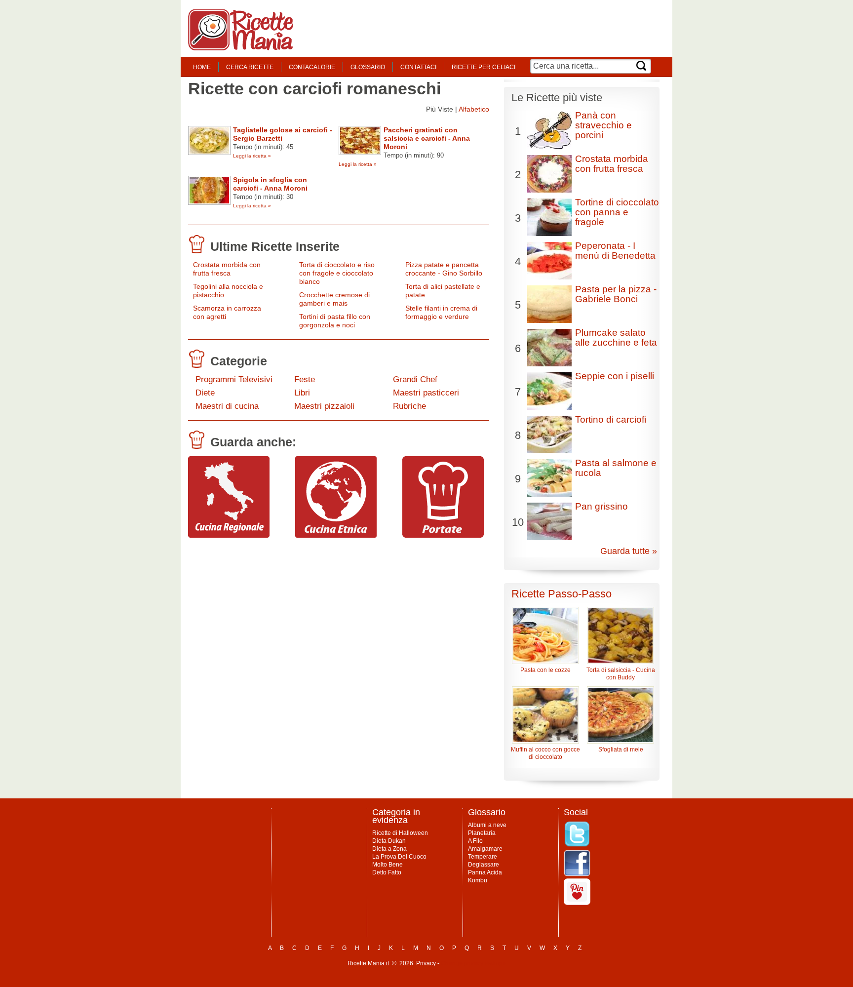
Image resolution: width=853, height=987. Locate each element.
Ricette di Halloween (400, 832)
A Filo (475, 840)
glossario (367, 67)
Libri (302, 393)
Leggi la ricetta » (252, 155)
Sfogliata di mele (620, 749)
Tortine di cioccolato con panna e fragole (617, 212)
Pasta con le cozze (545, 670)
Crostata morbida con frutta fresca (227, 269)
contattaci (418, 67)
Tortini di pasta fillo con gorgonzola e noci (334, 321)
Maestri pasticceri (426, 393)
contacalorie (312, 67)
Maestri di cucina (227, 406)
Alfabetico (474, 109)
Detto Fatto (386, 872)
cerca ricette (249, 67)
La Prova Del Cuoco (399, 856)
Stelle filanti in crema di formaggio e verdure (441, 312)
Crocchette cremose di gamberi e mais (334, 299)
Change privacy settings (473, 963)
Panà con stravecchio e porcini (603, 125)
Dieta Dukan (389, 840)
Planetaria (482, 832)
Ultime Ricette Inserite (275, 246)
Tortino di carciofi (610, 419)
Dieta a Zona (389, 848)
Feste (304, 379)
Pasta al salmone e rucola (616, 468)
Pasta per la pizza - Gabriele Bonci (616, 294)
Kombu (477, 880)
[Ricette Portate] (443, 535)
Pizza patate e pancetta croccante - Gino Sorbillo (443, 269)
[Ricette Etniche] (336, 535)
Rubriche (409, 406)
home (202, 67)
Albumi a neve (487, 825)
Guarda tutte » (628, 551)
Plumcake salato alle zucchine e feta (616, 337)
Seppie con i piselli (614, 376)
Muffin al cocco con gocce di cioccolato (545, 753)
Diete (205, 393)
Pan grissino (601, 506)
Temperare (482, 856)
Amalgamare (485, 848)
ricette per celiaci (483, 67)
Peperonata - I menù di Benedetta (615, 250)
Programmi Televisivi (233, 379)
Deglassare (483, 864)
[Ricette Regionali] (229, 535)
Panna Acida (485, 872)
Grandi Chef (415, 379)
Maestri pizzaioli (324, 406)
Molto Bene (387, 864)
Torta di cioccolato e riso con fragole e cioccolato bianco (337, 273)
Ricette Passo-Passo (561, 594)
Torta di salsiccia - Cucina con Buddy (620, 674)
